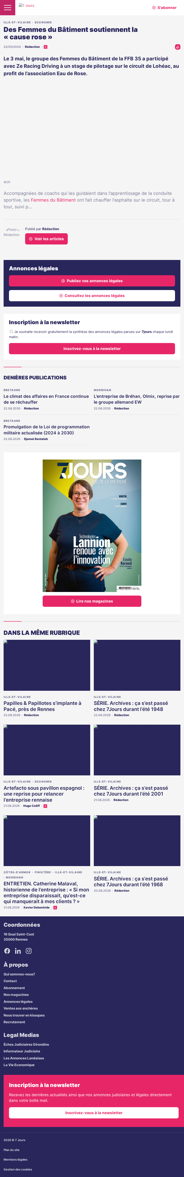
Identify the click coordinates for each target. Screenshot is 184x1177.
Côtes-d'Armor (17, 872)
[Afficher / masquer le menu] (7, 7)
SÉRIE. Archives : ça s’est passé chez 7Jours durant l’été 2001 (131, 791)
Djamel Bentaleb (36, 439)
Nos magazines (16, 994)
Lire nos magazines (94, 601)
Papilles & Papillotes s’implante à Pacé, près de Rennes (42, 706)
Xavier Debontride (36, 907)
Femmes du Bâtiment (53, 200)
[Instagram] (28, 951)
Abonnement (14, 988)
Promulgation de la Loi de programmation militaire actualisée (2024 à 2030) (47, 430)
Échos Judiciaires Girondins (26, 1044)
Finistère (43, 872)
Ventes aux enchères (21, 1008)
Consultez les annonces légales (95, 295)
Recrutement (14, 1022)
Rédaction (32, 46)
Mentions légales (15, 1159)
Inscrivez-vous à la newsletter (92, 348)
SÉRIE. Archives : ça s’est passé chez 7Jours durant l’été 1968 (131, 881)
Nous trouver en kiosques (24, 1015)
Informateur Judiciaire (22, 1051)
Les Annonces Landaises (24, 1058)
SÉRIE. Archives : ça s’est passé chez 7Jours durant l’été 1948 (131, 706)
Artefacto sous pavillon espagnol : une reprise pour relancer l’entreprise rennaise (44, 794)
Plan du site (12, 1150)
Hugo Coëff (31, 805)
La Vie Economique (19, 1065)
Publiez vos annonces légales (95, 281)
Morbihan (103, 390)
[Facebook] (7, 951)
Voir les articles (49, 239)
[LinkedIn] (18, 951)
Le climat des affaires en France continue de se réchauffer (46, 399)
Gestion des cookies (18, 1169)
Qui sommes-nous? (19, 974)
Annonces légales (18, 1001)
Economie (43, 22)
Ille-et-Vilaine (17, 22)
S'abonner (167, 7)
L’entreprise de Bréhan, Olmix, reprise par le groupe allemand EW (137, 399)
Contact (10, 981)
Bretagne (12, 390)
